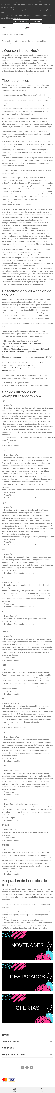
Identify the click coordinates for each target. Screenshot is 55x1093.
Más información (21, 21)
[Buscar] (50, 28)
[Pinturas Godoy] (27, 28)
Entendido (36, 21)
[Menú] (4, 28)
